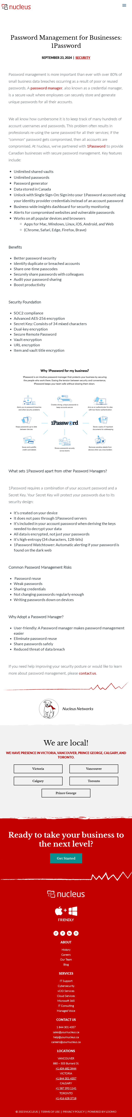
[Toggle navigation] (124, 5)
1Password (96, 146)
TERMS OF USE (50, 1111)
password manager (46, 88)
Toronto (94, 781)
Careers (66, 954)
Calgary (38, 781)
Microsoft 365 (66, 1000)
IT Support (66, 980)
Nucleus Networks (77, 708)
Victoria (38, 768)
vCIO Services (66, 990)
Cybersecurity (66, 985)
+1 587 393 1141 (66, 1088)
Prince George (66, 793)
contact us (87, 673)
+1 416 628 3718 (66, 1098)
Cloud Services (66, 995)
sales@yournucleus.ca (66, 1032)
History (66, 949)
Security (82, 58)
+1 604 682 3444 (66, 1068)
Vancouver (94, 768)
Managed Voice (66, 1010)
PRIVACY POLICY (74, 1111)
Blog (66, 964)
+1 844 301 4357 (66, 1078)
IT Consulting (66, 1005)
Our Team (66, 959)
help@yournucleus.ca (66, 1037)
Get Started (66, 858)
